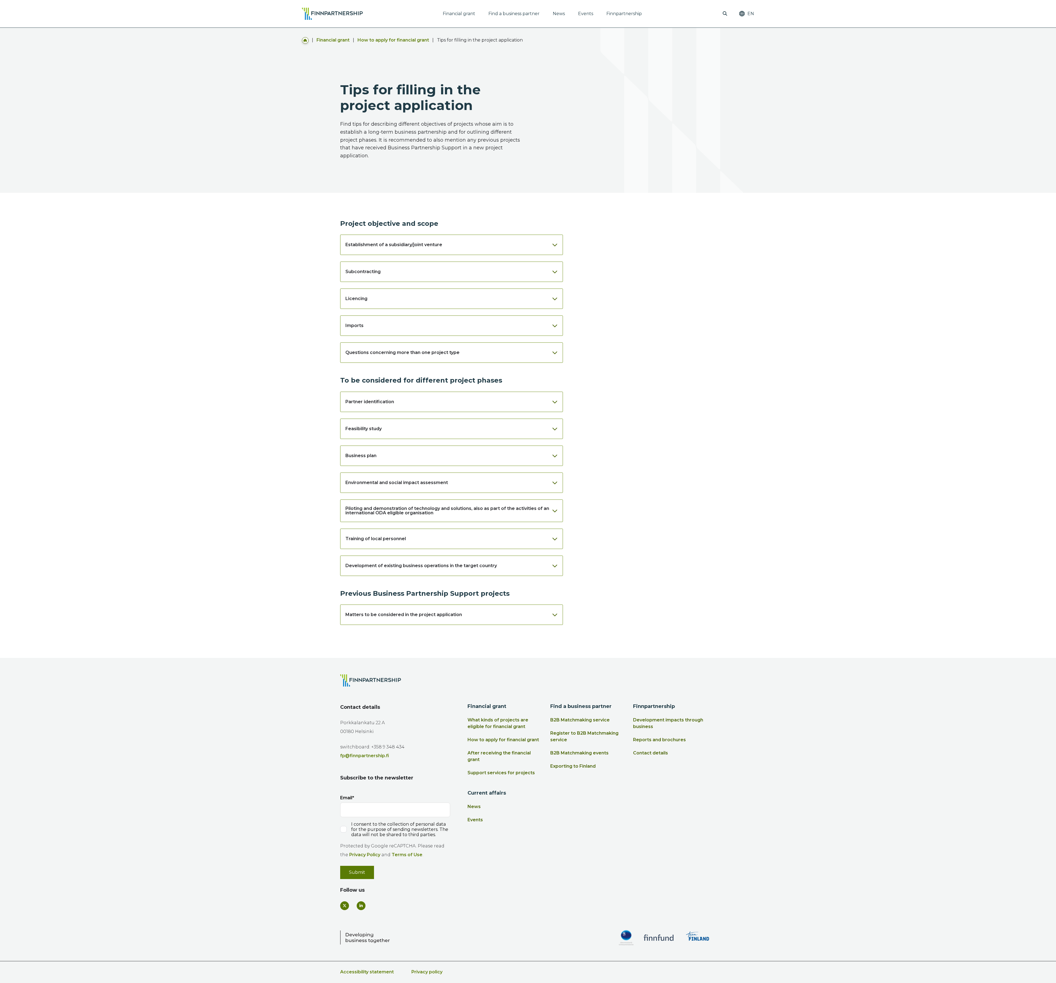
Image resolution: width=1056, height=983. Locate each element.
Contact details (650, 753)
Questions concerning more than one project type (402, 352)
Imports (354, 325)
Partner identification (369, 401)
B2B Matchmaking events (579, 753)
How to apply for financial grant (393, 40)
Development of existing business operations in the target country (421, 565)
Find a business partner (514, 13)
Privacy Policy (364, 854)
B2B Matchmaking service (580, 720)
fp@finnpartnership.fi (364, 755)
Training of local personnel (375, 538)
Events (585, 13)
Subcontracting (363, 271)
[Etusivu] (305, 40)
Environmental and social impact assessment (396, 482)
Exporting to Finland (573, 766)
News (559, 13)
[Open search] (725, 13)
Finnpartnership (624, 13)
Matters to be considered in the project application (403, 614)
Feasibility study (363, 428)
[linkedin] (361, 905)
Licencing (356, 298)
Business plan (360, 455)
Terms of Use (407, 854)
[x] (344, 905)
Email (346, 797)
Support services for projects (501, 772)
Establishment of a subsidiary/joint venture (393, 244)
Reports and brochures (659, 739)
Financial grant (459, 13)
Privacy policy (426, 971)
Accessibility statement (367, 971)
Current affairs (487, 793)
